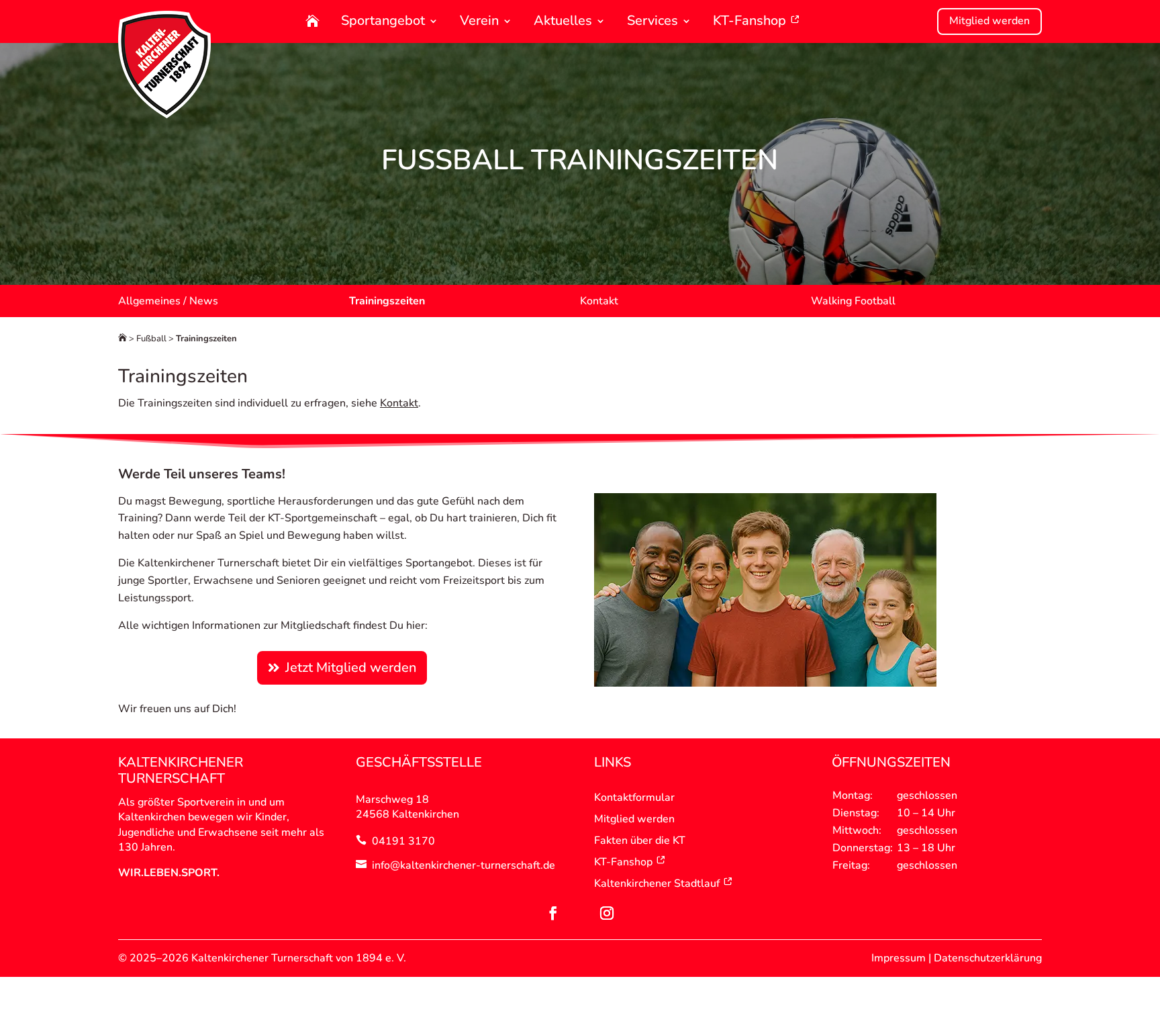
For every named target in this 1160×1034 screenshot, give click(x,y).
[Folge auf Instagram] (606, 913)
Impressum (898, 958)
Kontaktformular (634, 797)
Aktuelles (563, 22)
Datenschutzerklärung (988, 958)
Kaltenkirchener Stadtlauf (657, 883)
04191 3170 (403, 841)
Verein (479, 22)
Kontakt (599, 301)
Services (652, 22)
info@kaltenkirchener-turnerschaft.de (463, 865)
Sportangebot (383, 22)
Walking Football (853, 301)
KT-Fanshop (751, 22)
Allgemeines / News (168, 301)
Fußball (151, 339)
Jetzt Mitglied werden (350, 667)
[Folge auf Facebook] (553, 913)
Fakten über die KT (639, 840)
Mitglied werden (989, 20)
